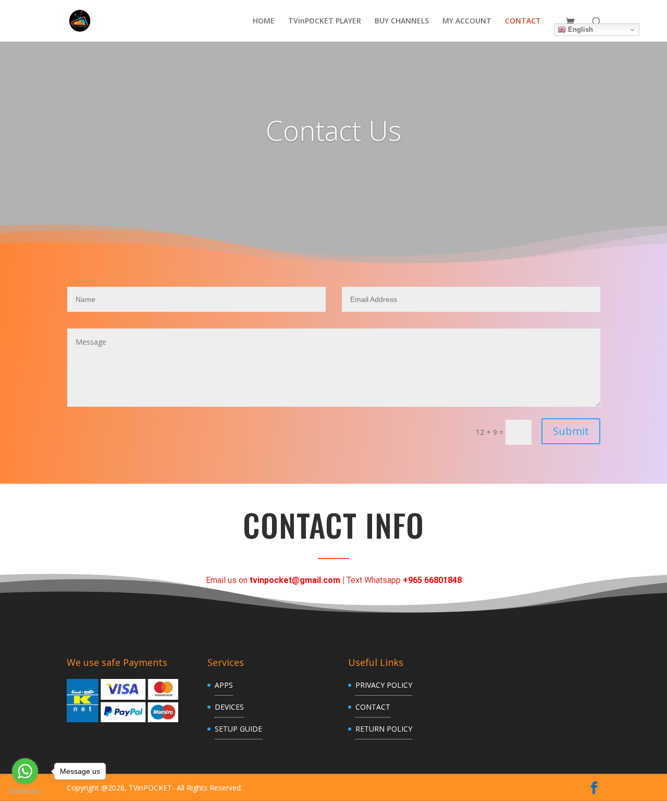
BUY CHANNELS (402, 21)
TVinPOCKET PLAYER (324, 21)
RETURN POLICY (383, 729)
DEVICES (229, 707)
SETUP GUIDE (238, 729)
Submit (571, 431)
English (579, 29)
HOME (264, 21)
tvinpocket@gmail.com (295, 580)
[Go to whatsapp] (25, 771)
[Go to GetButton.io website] (25, 791)
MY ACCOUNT (466, 21)
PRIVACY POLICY (383, 685)
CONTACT (523, 21)
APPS (224, 685)
